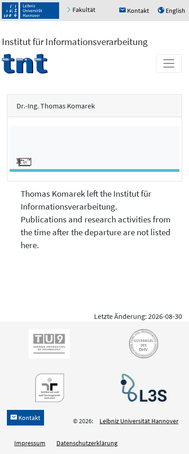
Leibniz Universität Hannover (139, 421)
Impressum (29, 443)
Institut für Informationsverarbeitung (75, 41)
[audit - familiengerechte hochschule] (47, 387)
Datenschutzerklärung (86, 443)
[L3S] (141, 387)
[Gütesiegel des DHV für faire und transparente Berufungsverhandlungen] (141, 343)
